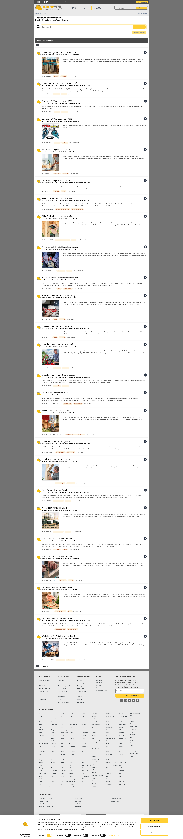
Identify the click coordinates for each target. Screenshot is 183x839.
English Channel (78, 798)
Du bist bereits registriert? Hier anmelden (122, 2)
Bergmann (42, 760)
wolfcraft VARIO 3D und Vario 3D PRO (58, 538)
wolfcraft (76, 54)
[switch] (68, 835)
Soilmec (121, 727)
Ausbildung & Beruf (82, 683)
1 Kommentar (59, 434)
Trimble (121, 757)
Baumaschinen (81, 688)
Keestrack (72, 781)
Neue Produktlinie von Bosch (54, 490)
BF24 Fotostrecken (44, 688)
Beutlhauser (42, 765)
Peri (93, 781)
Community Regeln (63, 702)
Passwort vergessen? (64, 686)
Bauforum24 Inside (79, 806)
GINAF (62, 746)
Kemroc (71, 784)
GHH (62, 743)
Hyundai (71, 754)
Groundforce (64, 762)
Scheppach (109, 784)
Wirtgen (132, 732)
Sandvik (108, 773)
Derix (52, 735)
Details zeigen (114, 835)
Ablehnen (154, 833)
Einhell (75, 249)
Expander (54, 773)
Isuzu (70, 760)
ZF (130, 748)
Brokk (40, 781)
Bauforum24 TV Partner (45, 798)
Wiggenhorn (133, 729)
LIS (82, 751)
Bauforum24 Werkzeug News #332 (57, 101)
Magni (83, 784)
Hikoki (71, 732)
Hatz (62, 787)
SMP (107, 770)
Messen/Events (96, 730)
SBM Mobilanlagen (111, 762)
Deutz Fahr (54, 741)
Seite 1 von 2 (57, 45)
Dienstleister (54, 749)
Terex (120, 743)
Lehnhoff (84, 757)
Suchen (141, 8)
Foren (85, 7)
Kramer (84, 735)
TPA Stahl (121, 735)
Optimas (94, 767)
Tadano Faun (122, 738)
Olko (93, 764)
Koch (83, 727)
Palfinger (94, 770)
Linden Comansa (86, 765)
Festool (63, 713)
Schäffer (121, 722)
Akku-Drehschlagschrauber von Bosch (59, 198)
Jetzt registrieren (142, 2)
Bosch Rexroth (43, 773)
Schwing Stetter (123, 719)
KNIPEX (71, 770)
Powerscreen (110, 716)
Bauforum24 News (44, 680)
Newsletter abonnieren (130, 695)
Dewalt (53, 746)
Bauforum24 (42, 751)
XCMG (131, 740)
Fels (52, 784)
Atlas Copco (42, 730)
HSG (62, 768)
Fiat (62, 716)
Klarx (83, 716)
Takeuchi (121, 741)
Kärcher (84, 743)
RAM (107, 732)
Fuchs (62, 738)
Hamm (62, 776)
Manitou (94, 713)
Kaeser (71, 773)
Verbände (121, 768)
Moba (93, 738)
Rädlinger (109, 757)
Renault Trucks (110, 738)
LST (83, 754)
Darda (53, 732)
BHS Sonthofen (43, 741)
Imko (70, 757)
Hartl (62, 784)
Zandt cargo (133, 751)
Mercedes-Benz (96, 724)
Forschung (64, 730)
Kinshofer (72, 787)
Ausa (40, 732)
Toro (120, 751)
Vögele (120, 776)
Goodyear (63, 760)
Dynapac (53, 760)
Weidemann (122, 784)
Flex (62, 719)
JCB (70, 765)
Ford (62, 727)
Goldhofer (63, 757)
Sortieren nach (141, 45)
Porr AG (108, 713)
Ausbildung (42, 735)
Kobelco (84, 724)
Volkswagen (122, 770)
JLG (70, 768)
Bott (40, 776)
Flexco (62, 722)
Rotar (107, 746)
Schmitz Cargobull (124, 716)
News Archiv (95, 751)
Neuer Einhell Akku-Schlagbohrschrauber (60, 247)
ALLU (40, 713)
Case (40, 784)
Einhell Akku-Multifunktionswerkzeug (58, 295)
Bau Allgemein (81, 686)
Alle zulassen (154, 820)
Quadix (108, 730)
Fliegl (62, 724)
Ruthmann (109, 754)
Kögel (83, 749)
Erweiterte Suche (140, 32)
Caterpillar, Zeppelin (44, 787)
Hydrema (72, 751)
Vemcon (121, 765)
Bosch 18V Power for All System (56, 441)
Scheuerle (109, 787)
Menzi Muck (95, 722)
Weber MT (121, 781)
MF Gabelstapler (86, 776)
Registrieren (61, 680)
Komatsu (84, 730)
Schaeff (108, 781)
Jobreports (80, 699)
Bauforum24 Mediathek (72, 103)
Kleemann (84, 719)
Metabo (94, 732)
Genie (62, 751)
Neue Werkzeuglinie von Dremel (56, 149)
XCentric (132, 743)
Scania (108, 779)
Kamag (71, 776)
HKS (62, 765)
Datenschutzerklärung (102, 690)
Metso (94, 735)
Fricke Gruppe (64, 732)
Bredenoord (42, 779)
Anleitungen (61, 697)
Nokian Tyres (95, 759)
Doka (52, 751)
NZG (93, 745)
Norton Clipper (96, 762)
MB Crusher (85, 770)
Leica (83, 760)
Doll (52, 754)
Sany (107, 776)
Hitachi (71, 741)
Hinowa (71, 738)
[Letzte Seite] (50, 45)
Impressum (99, 688)
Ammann (41, 719)
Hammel (63, 779)
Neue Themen (62, 688)
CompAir (53, 719)
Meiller (94, 719)
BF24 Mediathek (43, 686)
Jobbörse (79, 697)
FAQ (59, 699)
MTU (83, 781)
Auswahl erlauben (154, 826)
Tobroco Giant (123, 746)
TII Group (121, 732)
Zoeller (131, 756)
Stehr (120, 730)
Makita (84, 787)
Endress (53, 762)
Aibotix (41, 716)
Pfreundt (94, 783)
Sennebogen (122, 724)
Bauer (40, 749)
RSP (107, 735)
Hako (62, 773)
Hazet (71, 716)
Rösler (108, 760)
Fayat (52, 781)
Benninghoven (43, 757)
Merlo (93, 727)
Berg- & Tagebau (81, 691)
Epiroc (53, 768)
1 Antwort (57, 403)
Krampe (84, 738)
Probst (108, 722)
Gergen (63, 754)
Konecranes (85, 732)
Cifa (52, 713)
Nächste (45, 45)
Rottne (108, 751)
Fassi (52, 779)
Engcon (53, 765)
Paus (93, 778)
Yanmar (132, 745)
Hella (70, 722)
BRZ (40, 746)
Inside (60, 694)
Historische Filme (114, 804)
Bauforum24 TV (43, 683)
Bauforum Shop (43, 691)
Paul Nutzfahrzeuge (97, 775)
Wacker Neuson (123, 779)
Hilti (70, 735)
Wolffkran (132, 734)
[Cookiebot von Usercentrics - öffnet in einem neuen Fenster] (25, 835)
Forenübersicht (62, 691)
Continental (54, 724)
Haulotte (71, 713)
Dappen (53, 730)
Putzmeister (109, 727)
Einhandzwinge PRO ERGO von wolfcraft (59, 52)
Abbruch (79, 680)
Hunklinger (72, 746)
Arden (41, 722)
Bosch (75, 152)
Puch (107, 724)
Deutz (52, 738)
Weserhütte (133, 718)
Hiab (70, 730)
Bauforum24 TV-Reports (71, 121)
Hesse (71, 727)
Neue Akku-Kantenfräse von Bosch (57, 587)
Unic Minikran (122, 762)
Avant (40, 738)
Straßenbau (80, 702)
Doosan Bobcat (55, 757)
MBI (83, 773)
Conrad (53, 722)
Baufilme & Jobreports (116, 798)
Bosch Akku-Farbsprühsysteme (55, 392)
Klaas (83, 713)
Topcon (121, 749)
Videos (98, 7)
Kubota (84, 741)
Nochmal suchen (139, 27)
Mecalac (94, 716)
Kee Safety (72, 779)
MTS (83, 779)
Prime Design (110, 719)
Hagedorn (63, 770)
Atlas (40, 727)
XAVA (131, 737)
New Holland (95, 748)
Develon (53, 743)
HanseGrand (64, 781)
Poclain (94, 786)
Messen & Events (114, 801)
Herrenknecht (73, 724)
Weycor (132, 724)
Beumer (41, 762)
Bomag (41, 768)
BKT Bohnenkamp (44, 743)
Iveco (70, 762)
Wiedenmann (133, 726)
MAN (83, 768)
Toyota (121, 754)
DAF (52, 727)
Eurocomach (54, 770)
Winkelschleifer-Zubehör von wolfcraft (58, 636)
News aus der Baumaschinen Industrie (77, 85)
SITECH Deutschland (112, 765)
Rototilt (108, 749)
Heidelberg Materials (75, 719)
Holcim (71, 743)
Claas (52, 716)
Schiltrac (121, 713)
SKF (107, 768)
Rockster (108, 743)
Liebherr (84, 762)
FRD (52, 776)
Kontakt (98, 685)
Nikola (94, 754)
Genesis (63, 749)
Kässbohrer (85, 746)
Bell (40, 754)
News (74, 7)
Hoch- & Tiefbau (81, 694)
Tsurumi (121, 760)
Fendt (52, 787)
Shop (46, 2)
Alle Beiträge (42, 702)
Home (38, 2)
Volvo (120, 773)
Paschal (94, 773)
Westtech (132, 721)
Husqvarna (72, 749)
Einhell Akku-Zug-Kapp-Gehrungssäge (58, 344)
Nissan (94, 756)
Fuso (62, 741)
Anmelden (61, 683)
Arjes (40, 724)
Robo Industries (110, 741)
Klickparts (84, 722)
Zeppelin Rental (134, 754)
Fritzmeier (63, 735)
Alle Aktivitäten (43, 699)
